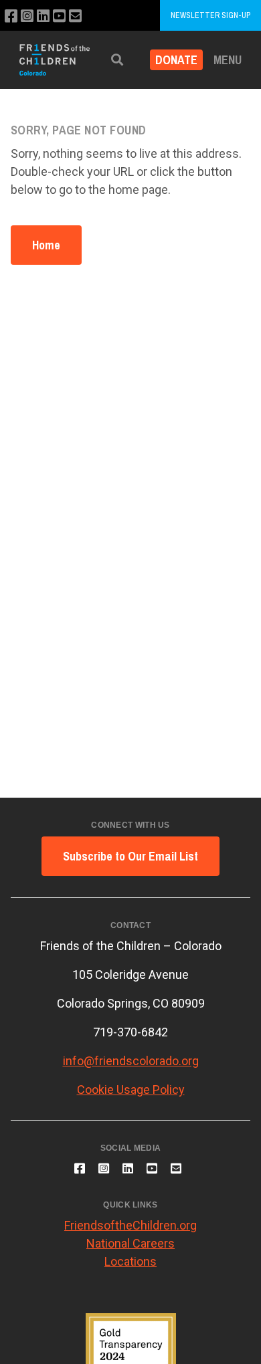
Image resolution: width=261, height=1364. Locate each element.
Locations (130, 1261)
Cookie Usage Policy (131, 1090)
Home (46, 245)
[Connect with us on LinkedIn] (43, 16)
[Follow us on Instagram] (27, 16)
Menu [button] (227, 59)
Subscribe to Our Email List (130, 856)
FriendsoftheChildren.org (130, 1225)
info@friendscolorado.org (131, 1061)
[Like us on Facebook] (11, 16)
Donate (176, 59)
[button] (117, 60)
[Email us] (75, 16)
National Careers (130, 1243)
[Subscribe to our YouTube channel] (59, 16)
